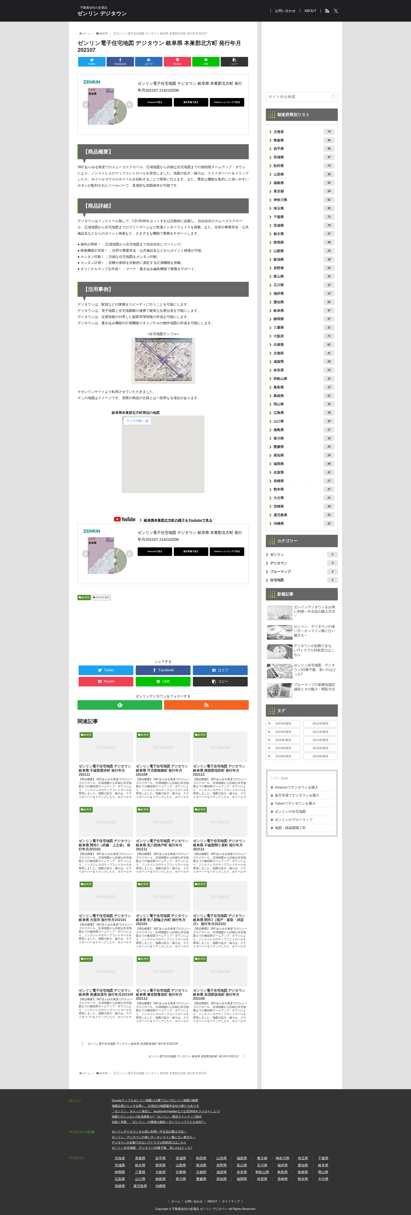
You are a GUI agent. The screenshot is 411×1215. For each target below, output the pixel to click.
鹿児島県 (302, 515)
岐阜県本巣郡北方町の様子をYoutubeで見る (178, 520)
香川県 (302, 438)
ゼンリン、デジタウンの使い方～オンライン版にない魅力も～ (154, 1137)
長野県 (302, 268)
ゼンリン (301, 554)
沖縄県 (302, 523)
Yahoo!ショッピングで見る (227, 102)
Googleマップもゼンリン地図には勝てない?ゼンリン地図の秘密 (155, 1100)
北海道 (302, 132)
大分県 (302, 498)
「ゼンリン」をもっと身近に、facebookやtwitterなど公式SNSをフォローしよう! (166, 1111)
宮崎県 (302, 506)
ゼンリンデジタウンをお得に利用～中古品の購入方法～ (149, 1131)
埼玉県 (302, 208)
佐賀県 (302, 472)
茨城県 (302, 225)
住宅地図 (301, 580)
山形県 (302, 174)
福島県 (302, 183)
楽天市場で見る (190, 102)
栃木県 (302, 234)
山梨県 (302, 251)
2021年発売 (102, 597)
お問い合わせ (194, 1201)
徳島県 (302, 430)
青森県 (302, 140)
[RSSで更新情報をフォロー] (206, 705)
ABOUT (212, 1201)
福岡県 (302, 464)
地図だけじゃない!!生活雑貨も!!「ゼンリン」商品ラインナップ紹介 (157, 1116)
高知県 (302, 455)
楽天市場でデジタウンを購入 (297, 795)
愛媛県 (302, 447)
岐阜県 (85, 597)
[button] (333, 96)
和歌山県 (302, 378)
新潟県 (302, 259)
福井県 (302, 293)
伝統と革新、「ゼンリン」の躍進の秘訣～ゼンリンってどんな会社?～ (159, 1122)
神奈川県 (302, 200)
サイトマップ (231, 1201)
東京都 (302, 191)
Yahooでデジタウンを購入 (295, 803)
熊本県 (302, 489)
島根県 (302, 396)
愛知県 (302, 302)
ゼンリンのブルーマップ (294, 819)
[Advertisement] (101, 627)
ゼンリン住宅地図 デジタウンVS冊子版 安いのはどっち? (152, 1148)
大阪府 (302, 336)
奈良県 (302, 370)
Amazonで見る (154, 102)
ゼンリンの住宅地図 (290, 811)
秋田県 (302, 166)
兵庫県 (302, 344)
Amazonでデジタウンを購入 (296, 787)
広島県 (302, 412)
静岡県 (302, 319)
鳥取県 (302, 387)
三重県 (302, 327)
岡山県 (302, 404)
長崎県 (302, 481)
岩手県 (302, 148)
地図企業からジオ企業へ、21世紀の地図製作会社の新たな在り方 (155, 1106)
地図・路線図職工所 (290, 828)
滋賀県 (302, 361)
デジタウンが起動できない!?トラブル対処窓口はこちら (149, 1142)
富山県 (302, 276)
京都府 (302, 353)
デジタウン (301, 563)
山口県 (302, 421)
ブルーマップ (301, 571)
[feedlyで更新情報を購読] (119, 705)
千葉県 (302, 217)
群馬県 (302, 242)
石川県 (302, 285)
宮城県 (302, 157)
